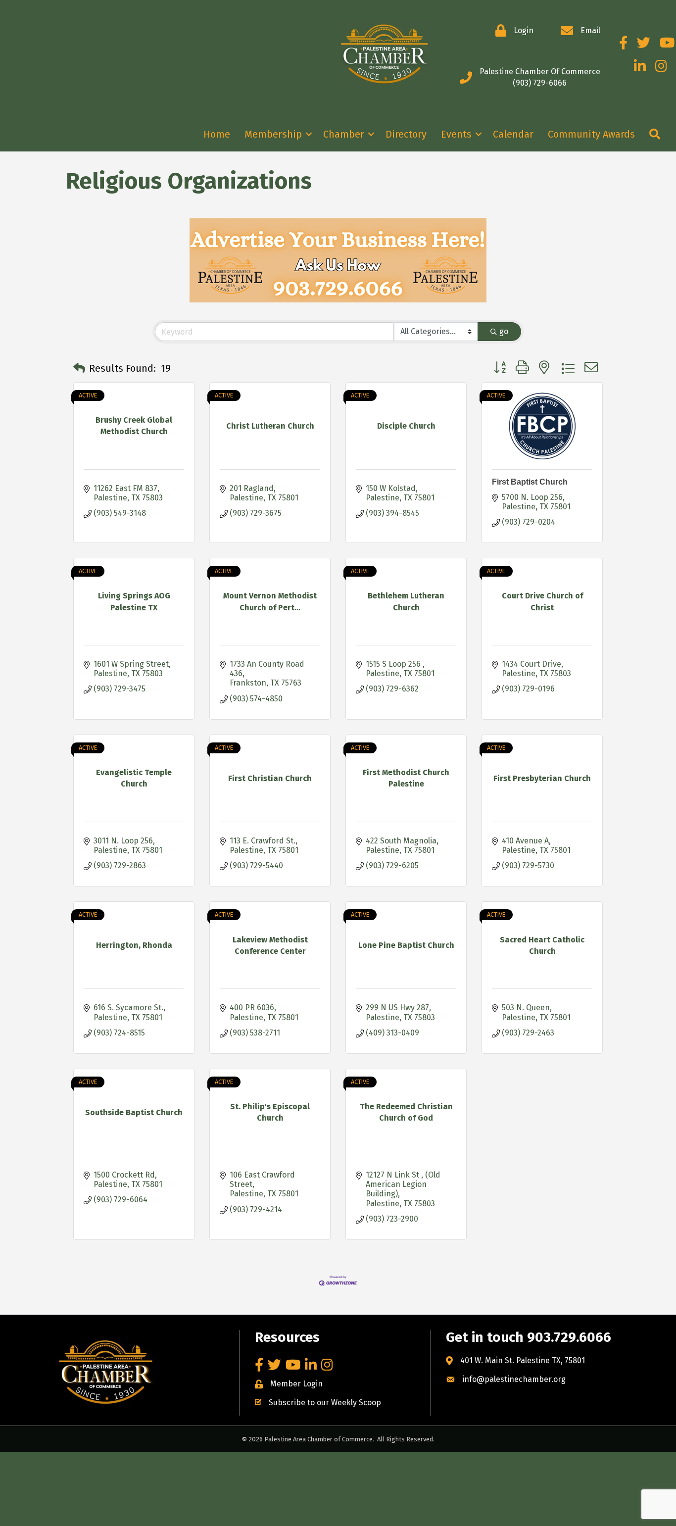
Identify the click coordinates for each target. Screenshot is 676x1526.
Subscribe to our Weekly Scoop (325, 1402)
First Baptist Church (530, 482)
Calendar (513, 134)
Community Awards (591, 134)
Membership (273, 134)
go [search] (503, 331)
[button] (79, 368)
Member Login (296, 1383)
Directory (406, 134)
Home (216, 134)
